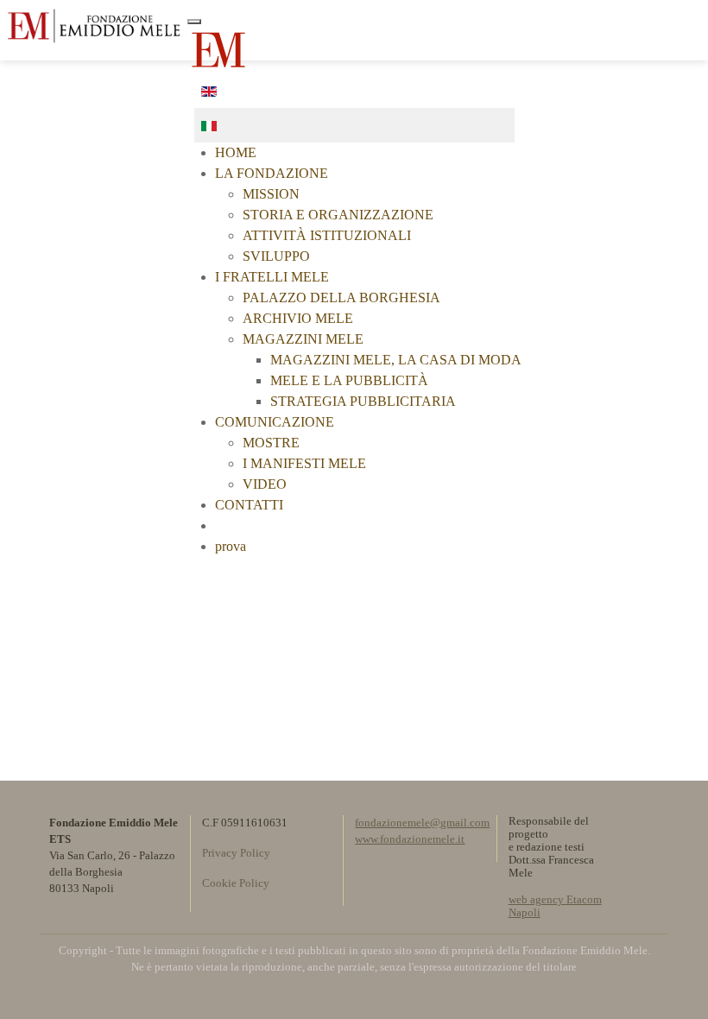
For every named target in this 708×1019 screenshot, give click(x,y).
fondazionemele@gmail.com (422, 823)
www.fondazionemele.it (410, 839)
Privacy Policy (236, 853)
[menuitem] (235, 152)
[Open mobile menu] (680, 23)
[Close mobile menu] (194, 21)
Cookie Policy (235, 883)
